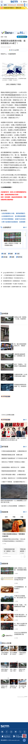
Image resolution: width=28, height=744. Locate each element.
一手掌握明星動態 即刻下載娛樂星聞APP (14, 275)
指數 (14, 95)
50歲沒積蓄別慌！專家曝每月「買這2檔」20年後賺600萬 (4, 653)
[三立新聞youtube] (2, 731)
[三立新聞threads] (24, 731)
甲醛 (14, 517)
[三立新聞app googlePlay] (18, 736)
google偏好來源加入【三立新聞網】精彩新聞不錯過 (14, 272)
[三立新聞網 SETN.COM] (1, 5)
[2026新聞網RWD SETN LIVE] (2, 1)
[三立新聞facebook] (6, 731)
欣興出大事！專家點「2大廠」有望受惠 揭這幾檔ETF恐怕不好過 (4, 686)
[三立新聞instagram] (11, 731)
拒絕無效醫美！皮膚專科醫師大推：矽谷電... (15, 286)
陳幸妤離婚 (20, 5)
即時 (5, 5)
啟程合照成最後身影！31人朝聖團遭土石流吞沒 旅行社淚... (13, 501)
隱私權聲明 (4, 740)
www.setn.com (15, 740)
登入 (26, 1)
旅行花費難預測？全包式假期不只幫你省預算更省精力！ (13, 653)
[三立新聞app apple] (6, 736)
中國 (21, 517)
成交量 (20, 127)
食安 (6, 517)
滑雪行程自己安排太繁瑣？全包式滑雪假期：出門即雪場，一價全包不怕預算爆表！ (4, 670)
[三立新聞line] (15, 731)
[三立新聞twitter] (20, 731)
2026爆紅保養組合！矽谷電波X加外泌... (13, 278)
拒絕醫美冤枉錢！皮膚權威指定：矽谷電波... (15, 281)
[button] (21, 1)
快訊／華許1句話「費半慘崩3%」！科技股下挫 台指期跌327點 (13, 670)
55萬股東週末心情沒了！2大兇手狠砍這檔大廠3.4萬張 (22, 653)
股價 (11, 95)
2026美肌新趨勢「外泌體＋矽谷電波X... (13, 284)
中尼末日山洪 (12, 5)
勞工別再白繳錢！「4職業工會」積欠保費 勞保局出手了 (22, 686)
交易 (11, 92)
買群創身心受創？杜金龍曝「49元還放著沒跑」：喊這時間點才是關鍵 (13, 686)
